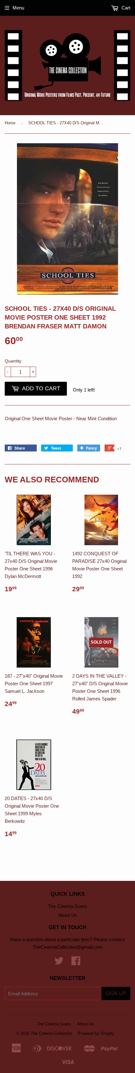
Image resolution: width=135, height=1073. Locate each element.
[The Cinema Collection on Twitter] (59, 962)
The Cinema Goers (67, 906)
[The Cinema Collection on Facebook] (76, 962)
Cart (125, 7)
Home (10, 123)
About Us (67, 915)
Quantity (13, 360)
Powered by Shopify (96, 1033)
